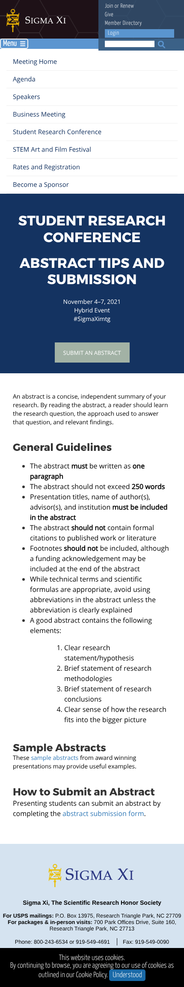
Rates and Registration (46, 167)
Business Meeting (39, 114)
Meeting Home (35, 61)
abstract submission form (103, 813)
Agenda (24, 79)
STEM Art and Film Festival (52, 149)
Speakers (26, 97)
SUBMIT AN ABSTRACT (92, 353)
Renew (127, 6)
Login (113, 33)
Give (109, 15)
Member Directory (123, 23)
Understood (127, 975)
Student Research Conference (57, 132)
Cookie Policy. (92, 975)
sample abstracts (54, 758)
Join (109, 6)
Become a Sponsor (41, 184)
